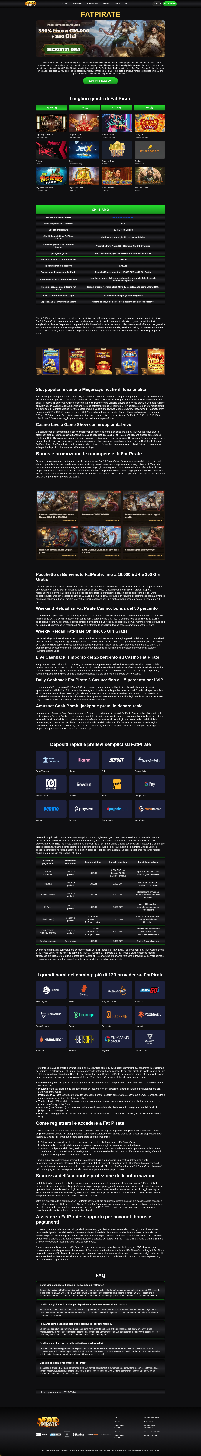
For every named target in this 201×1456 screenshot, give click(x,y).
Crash (115, 108)
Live (82, 108)
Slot (147, 108)
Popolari (49, 108)
